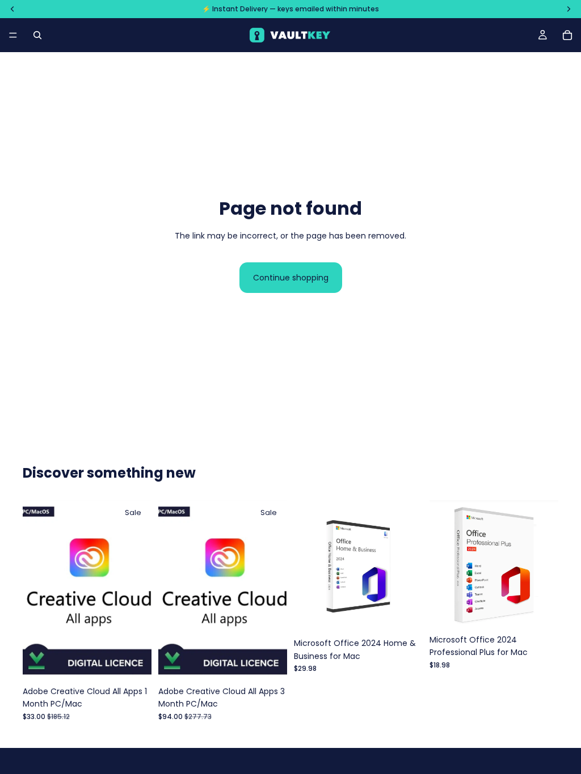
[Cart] (567, 35)
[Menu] (13, 35)
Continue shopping (291, 277)
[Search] (37, 35)
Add (143, 663)
